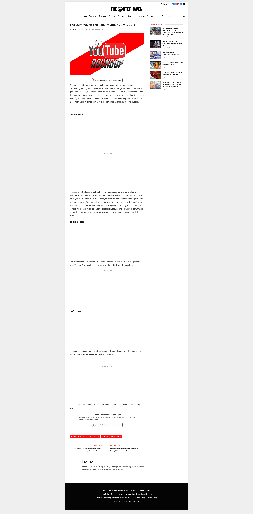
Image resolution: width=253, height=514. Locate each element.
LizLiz (74, 29)
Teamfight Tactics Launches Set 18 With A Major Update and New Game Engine (172, 84)
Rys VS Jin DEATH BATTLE (91, 436)
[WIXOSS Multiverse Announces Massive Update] (155, 55)
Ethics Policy (105, 494)
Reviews (102, 16)
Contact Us (123, 490)
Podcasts (165, 16)
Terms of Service (117, 494)
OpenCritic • (136, 494)
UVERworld (104, 436)
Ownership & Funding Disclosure (107, 498)
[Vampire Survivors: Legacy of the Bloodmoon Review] (155, 75)
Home (84, 16)
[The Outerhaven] (126, 9)
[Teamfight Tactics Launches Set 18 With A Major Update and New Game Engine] (155, 85)
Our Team (114, 490)
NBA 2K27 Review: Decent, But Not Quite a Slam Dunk (172, 63)
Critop (150, 494)
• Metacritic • (127, 494)
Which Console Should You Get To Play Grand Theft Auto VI (172, 43)
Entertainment (152, 16)
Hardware (141, 16)
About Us (106, 490)
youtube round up (115, 436)
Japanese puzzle (76, 436)
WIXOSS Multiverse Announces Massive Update (171, 53)
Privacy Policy (133, 490)
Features (121, 16)
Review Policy (145, 490)
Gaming (92, 16)
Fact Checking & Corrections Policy (132, 498)
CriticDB (144, 494)
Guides (131, 16)
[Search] (184, 16)
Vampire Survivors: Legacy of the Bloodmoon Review (172, 73)
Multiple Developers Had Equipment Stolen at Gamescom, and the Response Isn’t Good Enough (172, 31)
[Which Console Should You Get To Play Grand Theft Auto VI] (155, 44)
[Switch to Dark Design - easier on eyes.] (181, 16)
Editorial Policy (152, 498)
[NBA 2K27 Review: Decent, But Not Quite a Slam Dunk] (155, 65)
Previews (112, 16)
